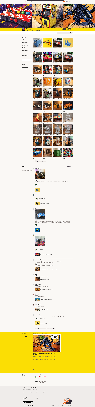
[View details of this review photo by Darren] (40, 214)
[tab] (27, 36)
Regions (71, 405)
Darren (36, 208)
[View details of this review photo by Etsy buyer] (40, 241)
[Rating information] (26, 30)
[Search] (64, 1)
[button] (64, 29)
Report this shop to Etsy (25, 67)
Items (23, 32)
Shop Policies (35, 32)
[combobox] (44, 1)
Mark (35, 314)
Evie (35, 294)
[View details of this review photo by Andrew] (40, 174)
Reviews (27, 32)
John (37, 184)
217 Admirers (23, 64)
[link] (33, 161)
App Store (25, 402)
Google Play (30, 402)
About (30, 32)
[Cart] (71, 1)
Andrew (36, 168)
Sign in (67, 1)
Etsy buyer (36, 304)
